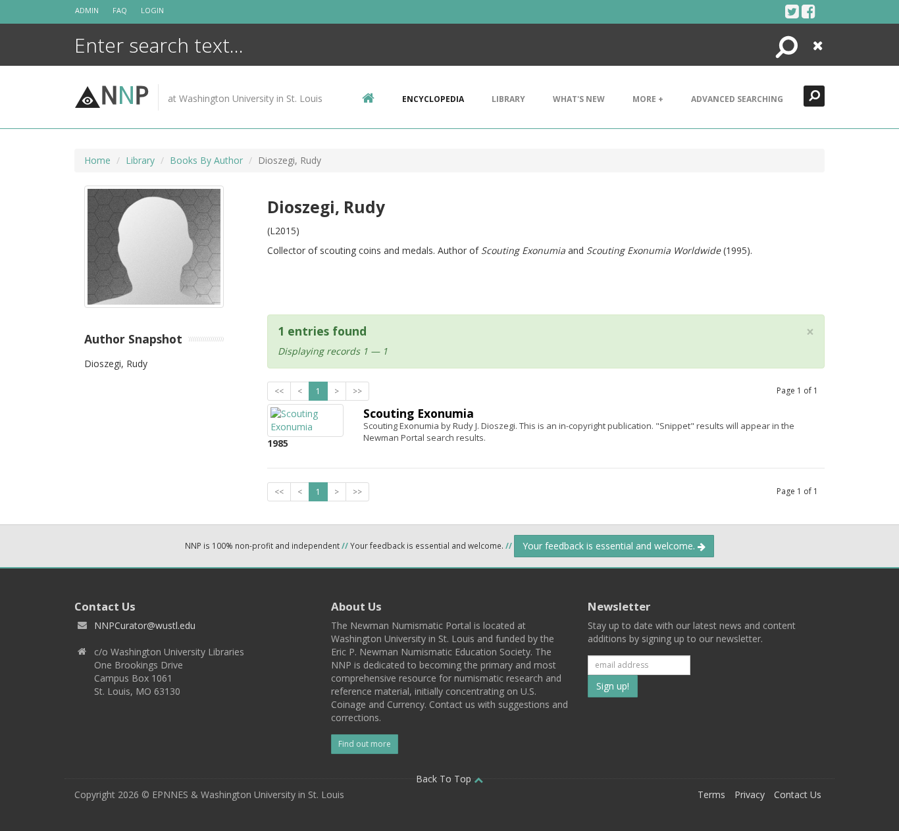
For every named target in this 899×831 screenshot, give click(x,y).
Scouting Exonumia (418, 413)
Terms (711, 794)
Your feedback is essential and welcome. (610, 546)
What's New (579, 99)
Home (97, 160)
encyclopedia (433, 99)
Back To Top (445, 778)
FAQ (120, 10)
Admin (87, 10)
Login (152, 10)
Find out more (364, 743)
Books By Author (206, 160)
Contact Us (797, 794)
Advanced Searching (737, 99)
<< (279, 391)
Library (508, 99)
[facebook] (808, 11)
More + (647, 99)
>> (357, 391)
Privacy (749, 794)
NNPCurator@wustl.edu (144, 625)
